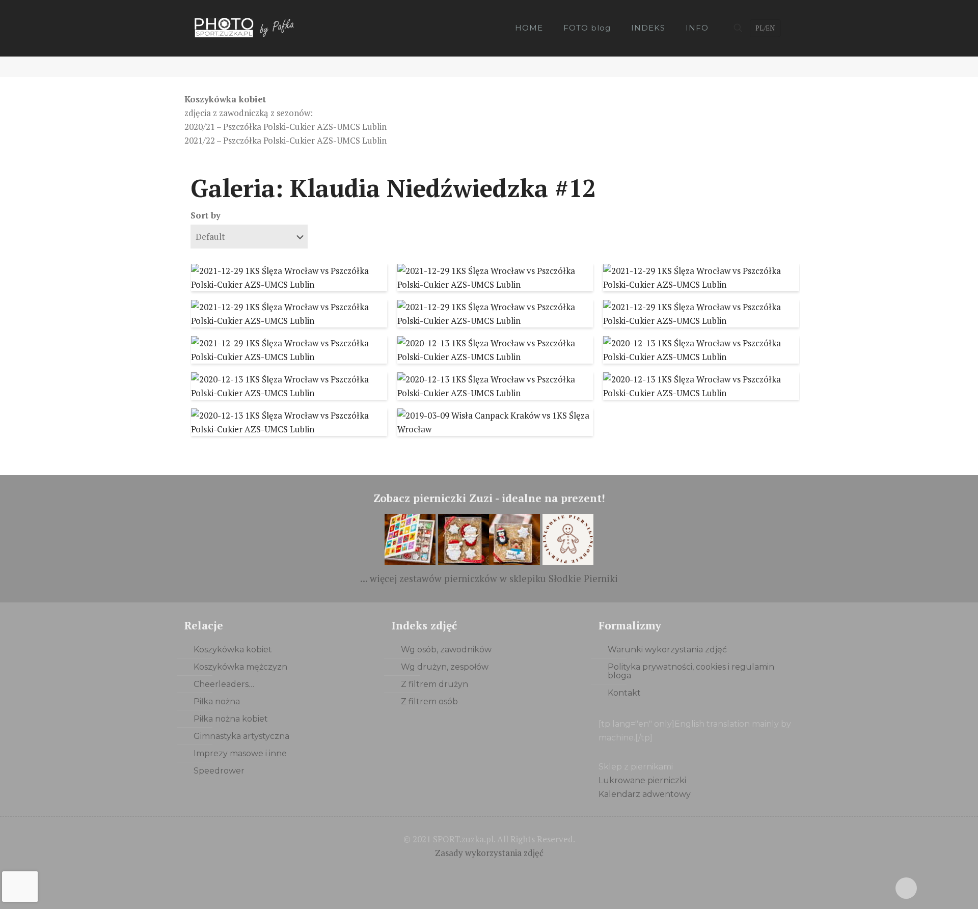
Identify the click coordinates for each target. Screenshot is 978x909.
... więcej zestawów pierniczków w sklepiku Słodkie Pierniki (489, 578)
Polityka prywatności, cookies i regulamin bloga (691, 671)
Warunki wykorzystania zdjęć (667, 649)
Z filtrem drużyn (434, 684)
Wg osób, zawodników (446, 649)
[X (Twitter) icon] (489, 872)
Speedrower (219, 771)
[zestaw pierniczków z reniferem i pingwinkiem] (514, 561)
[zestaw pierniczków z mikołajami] (463, 561)
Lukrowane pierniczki (642, 780)
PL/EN (765, 28)
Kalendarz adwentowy (645, 794)
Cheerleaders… (224, 684)
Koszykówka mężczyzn (240, 667)
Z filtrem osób (429, 701)
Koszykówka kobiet (233, 649)
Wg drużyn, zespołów (444, 667)
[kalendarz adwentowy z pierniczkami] (410, 561)
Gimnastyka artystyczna (241, 736)
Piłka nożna (217, 701)
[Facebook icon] (478, 872)
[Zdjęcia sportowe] (245, 28)
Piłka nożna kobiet (231, 719)
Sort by (206, 215)
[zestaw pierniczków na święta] (567, 561)
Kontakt (624, 693)
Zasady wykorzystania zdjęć (489, 853)
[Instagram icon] (500, 872)
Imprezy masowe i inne (240, 753)
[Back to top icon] (906, 888)
